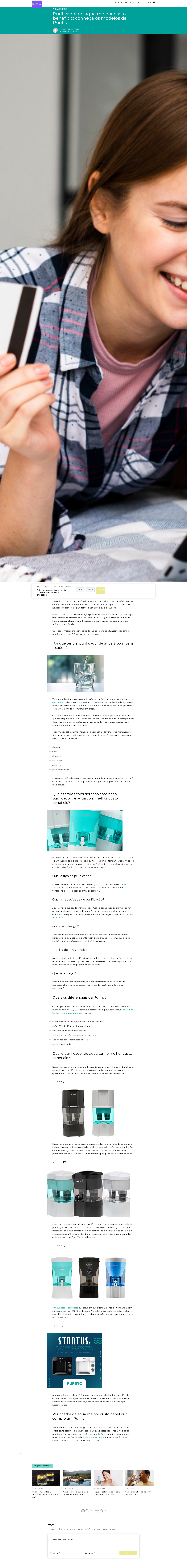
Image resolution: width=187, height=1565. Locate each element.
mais (97, 1511)
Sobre (132, 2)
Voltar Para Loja (121, 2)
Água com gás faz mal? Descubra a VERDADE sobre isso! (45, 1494)
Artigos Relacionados (42, 1466)
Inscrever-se (101, 591)
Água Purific (38, 1488)
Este (54, 1224)
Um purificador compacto (65, 1308)
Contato (147, 2)
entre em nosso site (92, 1437)
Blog (139, 2)
